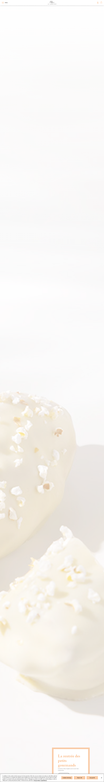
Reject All (79, 777)
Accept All (92, 777)
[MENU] (3, 3)
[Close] (101, 777)
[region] (52, 778)
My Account (97, 2)
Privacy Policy (37, 780)
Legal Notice (44, 780)
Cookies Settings (67, 777)
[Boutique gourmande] (52, 2)
